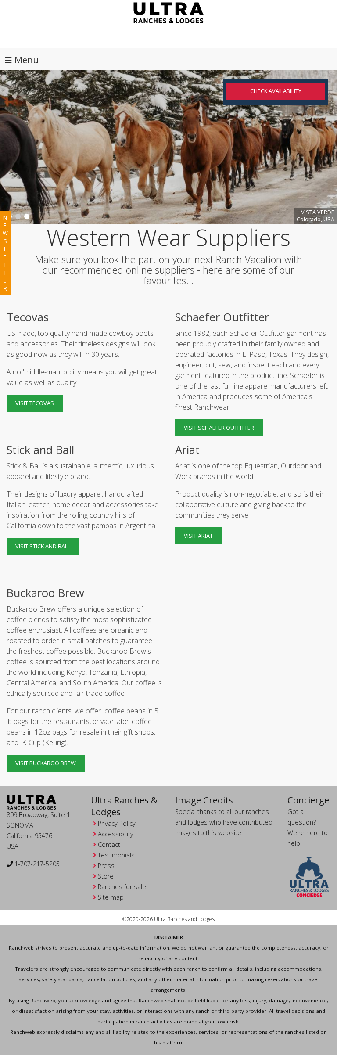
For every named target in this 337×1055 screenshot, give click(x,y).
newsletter (5, 252)
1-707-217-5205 (36, 864)
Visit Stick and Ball (42, 546)
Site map (111, 897)
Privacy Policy (117, 823)
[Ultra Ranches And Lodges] (168, 12)
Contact (109, 844)
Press (106, 865)
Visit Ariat (198, 536)
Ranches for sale (122, 886)
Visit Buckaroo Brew (45, 763)
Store (106, 876)
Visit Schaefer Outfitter (219, 428)
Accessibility (115, 834)
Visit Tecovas (34, 403)
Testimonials (116, 855)
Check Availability (275, 91)
